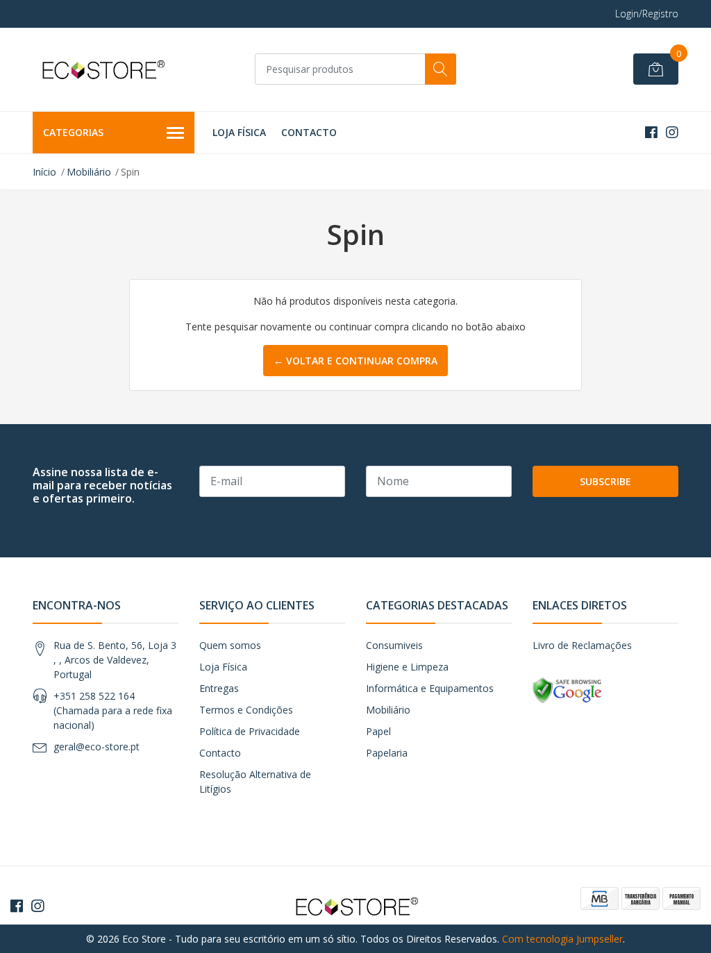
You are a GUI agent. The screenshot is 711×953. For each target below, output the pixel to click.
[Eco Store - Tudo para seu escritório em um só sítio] (102, 69)
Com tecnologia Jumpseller (562, 938)
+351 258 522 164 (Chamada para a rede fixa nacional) (112, 710)
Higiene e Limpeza (407, 666)
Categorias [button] (73, 132)
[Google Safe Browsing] (567, 689)
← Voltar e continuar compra (355, 360)
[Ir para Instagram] (672, 132)
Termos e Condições (246, 709)
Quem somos (230, 645)
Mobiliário (89, 171)
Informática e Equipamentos (430, 688)
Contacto (309, 132)
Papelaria (387, 752)
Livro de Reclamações (582, 645)
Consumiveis (394, 645)
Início (44, 171)
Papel (378, 731)
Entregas (219, 688)
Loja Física (239, 132)
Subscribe (605, 481)
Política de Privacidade (249, 731)
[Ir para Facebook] (651, 132)
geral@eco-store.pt (96, 746)
